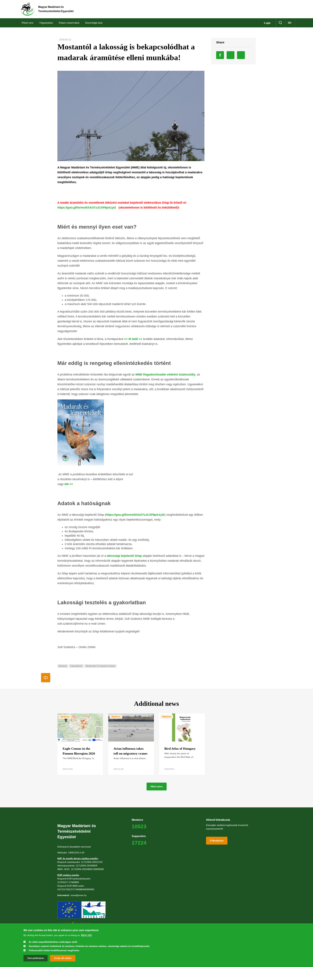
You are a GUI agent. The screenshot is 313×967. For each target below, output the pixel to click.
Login (267, 23)
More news (156, 786)
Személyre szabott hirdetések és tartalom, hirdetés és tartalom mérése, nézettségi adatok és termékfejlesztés (89, 946)
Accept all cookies (62, 958)
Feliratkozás (217, 840)
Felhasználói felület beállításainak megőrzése (54, 950)
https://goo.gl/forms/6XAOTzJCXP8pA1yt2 (86, 207)
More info (86, 935)
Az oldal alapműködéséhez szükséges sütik (53, 942)
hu (290, 22)
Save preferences (35, 958)
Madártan (65, 717)
